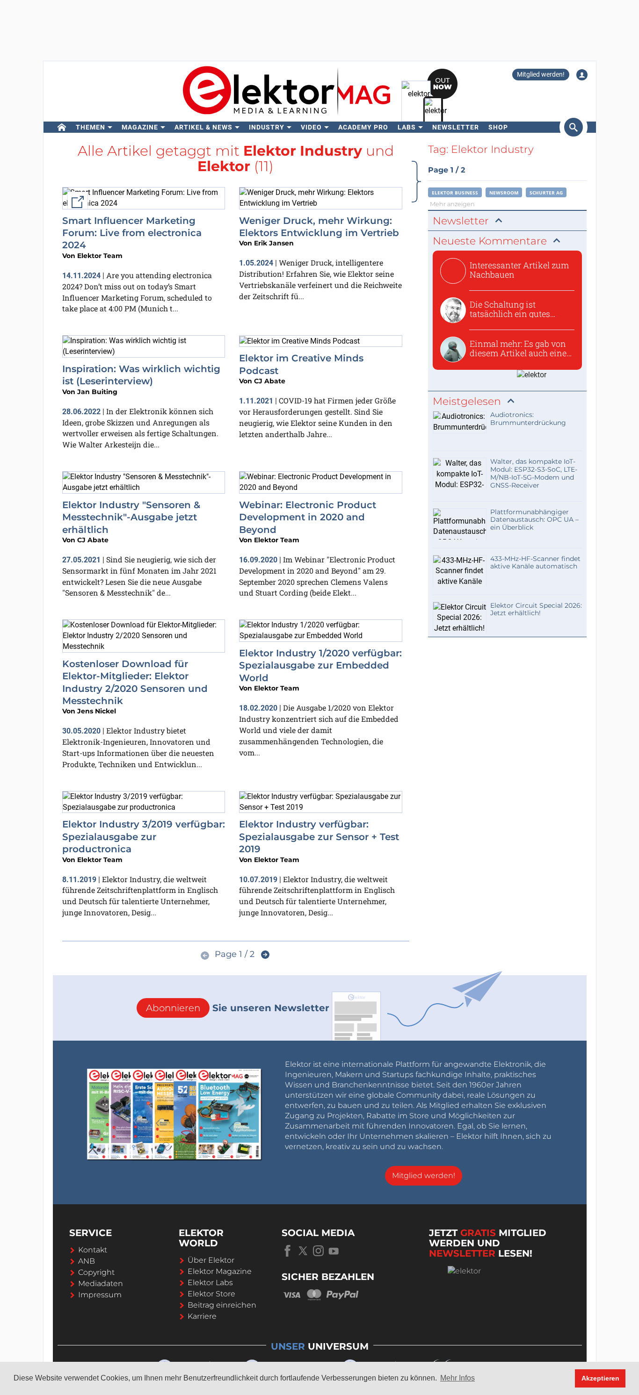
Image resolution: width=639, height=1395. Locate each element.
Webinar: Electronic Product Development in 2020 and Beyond (307, 517)
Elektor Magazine (220, 1271)
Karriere (202, 1316)
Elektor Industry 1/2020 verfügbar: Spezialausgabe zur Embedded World (320, 665)
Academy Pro (363, 127)
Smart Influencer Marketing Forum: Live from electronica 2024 (132, 233)
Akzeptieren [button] (600, 1378)
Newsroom (503, 192)
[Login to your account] (582, 74)
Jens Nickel (96, 711)
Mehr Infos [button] (457, 1378)
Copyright (96, 1272)
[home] (62, 127)
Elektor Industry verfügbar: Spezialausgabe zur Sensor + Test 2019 (319, 837)
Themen (90, 127)
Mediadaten (100, 1283)
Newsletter (455, 127)
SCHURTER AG (546, 192)
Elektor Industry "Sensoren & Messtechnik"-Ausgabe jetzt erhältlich (131, 517)
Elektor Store (211, 1293)
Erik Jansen (274, 243)
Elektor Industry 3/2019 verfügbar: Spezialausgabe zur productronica (143, 837)
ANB (86, 1261)
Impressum (100, 1294)
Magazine (140, 127)
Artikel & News (203, 127)
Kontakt (92, 1249)
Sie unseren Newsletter (237, 1008)
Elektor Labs (210, 1282)
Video (311, 127)
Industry (266, 127)
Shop (498, 127)
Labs (407, 127)
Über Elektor (211, 1260)
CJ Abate (269, 381)
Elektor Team (100, 256)
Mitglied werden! (541, 74)
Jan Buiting (97, 392)
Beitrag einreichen (222, 1305)
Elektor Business (455, 192)
